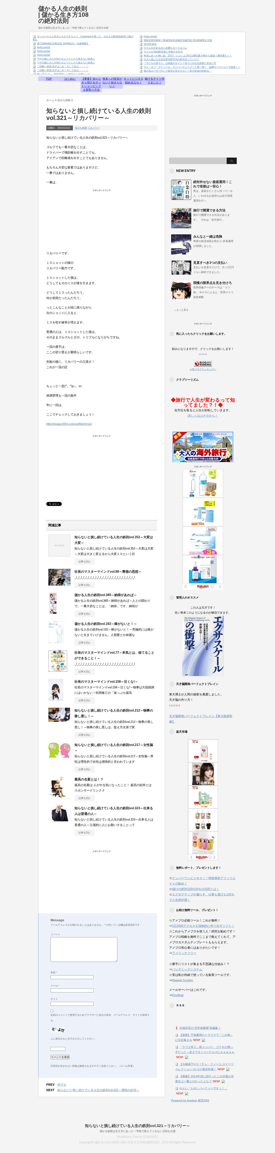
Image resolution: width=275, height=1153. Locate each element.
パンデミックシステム (187, 969)
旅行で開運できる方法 (209, 210)
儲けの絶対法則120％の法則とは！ (195, 889)
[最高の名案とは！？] (59, 797)
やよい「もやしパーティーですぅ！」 (203, 1088)
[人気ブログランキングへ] (203, 364)
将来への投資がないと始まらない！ (112, 82)
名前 (54, 972)
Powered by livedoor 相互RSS (190, 1100)
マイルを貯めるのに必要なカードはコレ (165, 48)
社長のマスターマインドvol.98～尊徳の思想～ (108, 571)
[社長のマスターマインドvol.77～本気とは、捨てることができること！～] (58, 670)
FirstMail (177, 995)
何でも (61, 1084)
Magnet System (182, 980)
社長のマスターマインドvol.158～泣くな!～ (106, 681)
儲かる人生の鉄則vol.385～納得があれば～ (105, 595)
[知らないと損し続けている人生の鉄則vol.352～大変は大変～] (59, 555)
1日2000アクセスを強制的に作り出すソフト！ (203, 926)
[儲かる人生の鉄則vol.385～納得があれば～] (53, 612)
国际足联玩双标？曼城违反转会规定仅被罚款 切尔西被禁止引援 (178, 40)
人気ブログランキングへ (203, 369)
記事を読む (85, 561)
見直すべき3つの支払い (210, 262)
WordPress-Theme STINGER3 (137, 1136)
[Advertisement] (163, 11)
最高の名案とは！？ (88, 779)
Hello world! (43, 47)
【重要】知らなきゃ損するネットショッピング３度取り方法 (91, 84)
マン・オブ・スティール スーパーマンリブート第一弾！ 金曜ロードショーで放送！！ (192, 67)
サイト (54, 999)
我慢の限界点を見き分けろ (212, 283)
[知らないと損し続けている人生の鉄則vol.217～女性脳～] (59, 756)
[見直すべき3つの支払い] (181, 273)
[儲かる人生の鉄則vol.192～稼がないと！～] (55, 641)
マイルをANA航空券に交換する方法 (163, 51)
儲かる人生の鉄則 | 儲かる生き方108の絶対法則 (63, 14)
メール (55, 985)
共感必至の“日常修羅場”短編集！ (200, 1027)
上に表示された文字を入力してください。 (73, 1038)
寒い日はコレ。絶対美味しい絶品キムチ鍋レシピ (63, 74)
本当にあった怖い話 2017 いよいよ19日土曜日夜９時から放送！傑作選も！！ (188, 55)
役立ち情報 (81, 128)
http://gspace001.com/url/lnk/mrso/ (69, 424)
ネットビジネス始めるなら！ (133, 80)
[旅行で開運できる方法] (181, 226)
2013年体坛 (150, 44)
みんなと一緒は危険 (207, 236)
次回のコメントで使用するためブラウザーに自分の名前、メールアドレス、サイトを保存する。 (100, 1018)
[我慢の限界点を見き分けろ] (181, 299)
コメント (55, 934)
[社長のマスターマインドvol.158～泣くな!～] (55, 699)
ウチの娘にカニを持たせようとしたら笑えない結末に (66, 58)
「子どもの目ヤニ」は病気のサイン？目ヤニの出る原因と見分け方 (180, 63)
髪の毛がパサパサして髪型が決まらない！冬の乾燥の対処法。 (177, 71)
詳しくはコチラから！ (203, 415)
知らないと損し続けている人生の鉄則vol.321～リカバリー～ (137, 1126)
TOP (49, 78)
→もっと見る (181, 310)
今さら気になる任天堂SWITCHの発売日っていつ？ (171, 59)
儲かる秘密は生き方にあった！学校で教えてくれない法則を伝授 (138, 1131)
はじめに (70, 78)
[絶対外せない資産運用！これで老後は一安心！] (181, 198)
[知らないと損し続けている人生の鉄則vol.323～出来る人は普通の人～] (59, 819)
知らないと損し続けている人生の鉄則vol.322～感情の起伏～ (98, 1090)
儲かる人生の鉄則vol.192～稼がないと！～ (105, 623)
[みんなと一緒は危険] (181, 252)
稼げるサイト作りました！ (154, 80)
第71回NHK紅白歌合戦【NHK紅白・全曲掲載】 (63, 43)
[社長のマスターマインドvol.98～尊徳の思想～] (59, 584)
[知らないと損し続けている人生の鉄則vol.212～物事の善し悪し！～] (59, 720)
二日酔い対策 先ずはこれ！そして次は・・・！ (62, 66)
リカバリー (94, 128)
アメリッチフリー (184, 953)
